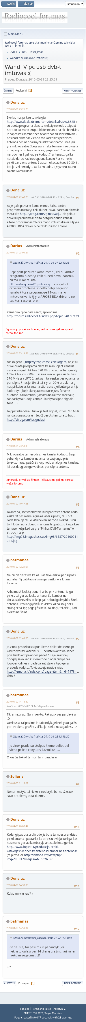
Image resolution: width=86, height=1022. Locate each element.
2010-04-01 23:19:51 (17, 353)
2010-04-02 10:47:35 (17, 503)
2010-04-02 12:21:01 (17, 566)
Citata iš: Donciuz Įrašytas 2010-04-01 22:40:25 (41, 262)
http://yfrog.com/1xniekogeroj (46, 362)
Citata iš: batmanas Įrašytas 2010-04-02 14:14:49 (42, 938)
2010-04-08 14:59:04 (17, 928)
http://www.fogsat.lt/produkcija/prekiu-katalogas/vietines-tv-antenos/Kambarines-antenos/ (42, 849)
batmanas (19, 560)
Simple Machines (53, 1013)
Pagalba (24, 1008)
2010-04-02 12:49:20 (17, 638)
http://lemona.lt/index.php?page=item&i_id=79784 (42, 671)
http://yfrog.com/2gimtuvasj (39, 214)
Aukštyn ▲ (60, 1008)
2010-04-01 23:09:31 (17, 252)
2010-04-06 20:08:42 (17, 826)
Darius (16, 245)
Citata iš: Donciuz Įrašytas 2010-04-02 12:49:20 (41, 736)
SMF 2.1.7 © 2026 (33, 1013)
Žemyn (8, 90)
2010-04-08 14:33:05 (17, 885)
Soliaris (16, 776)
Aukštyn (9, 983)
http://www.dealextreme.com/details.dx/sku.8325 (41, 122)
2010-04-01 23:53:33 (17, 446)
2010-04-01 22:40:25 (17, 197)
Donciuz (17, 102)
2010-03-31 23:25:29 (17, 109)
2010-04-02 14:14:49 (17, 701)
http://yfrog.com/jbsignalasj (26, 420)
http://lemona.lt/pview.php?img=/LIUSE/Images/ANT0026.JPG (34, 857)
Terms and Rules (41, 1008)
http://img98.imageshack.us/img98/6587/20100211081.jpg (42, 539)
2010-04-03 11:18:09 (17, 783)
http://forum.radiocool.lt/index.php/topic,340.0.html (43, 316)
